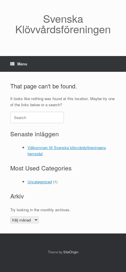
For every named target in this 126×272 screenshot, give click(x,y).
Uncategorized (40, 181)
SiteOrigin (70, 252)
